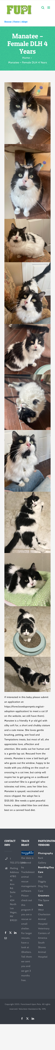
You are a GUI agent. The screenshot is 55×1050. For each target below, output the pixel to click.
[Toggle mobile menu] (49, 7)
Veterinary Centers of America (44, 933)
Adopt (24, 21)
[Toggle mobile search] (42, 7)
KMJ (44, 1009)
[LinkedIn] (15, 933)
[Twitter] (10, 933)
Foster (16, 21)
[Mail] (5, 938)
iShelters (26, 952)
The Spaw (43, 900)
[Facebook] (5, 933)
